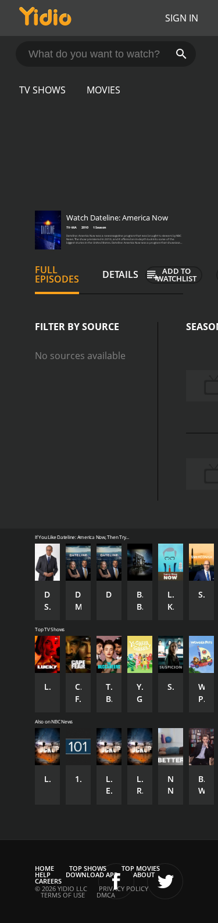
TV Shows (42, 90)
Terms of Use (63, 895)
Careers (48, 881)
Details (120, 274)
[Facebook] (116, 881)
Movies (103, 90)
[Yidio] (45, 18)
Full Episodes (57, 274)
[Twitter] (165, 881)
